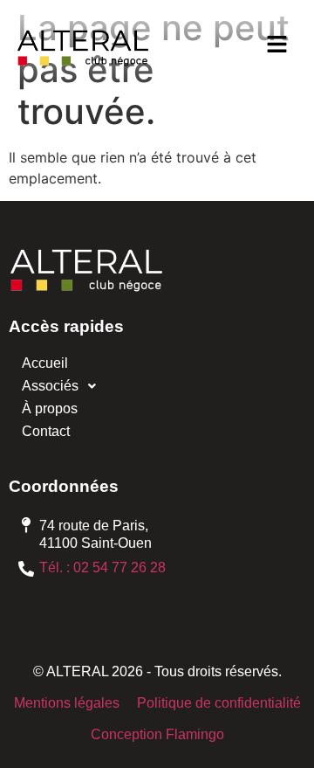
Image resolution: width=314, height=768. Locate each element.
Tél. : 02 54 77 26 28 (102, 567)
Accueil (45, 363)
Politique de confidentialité (219, 702)
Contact (46, 431)
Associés (50, 385)
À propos (50, 408)
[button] (276, 45)
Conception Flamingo (157, 734)
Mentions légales (66, 702)
